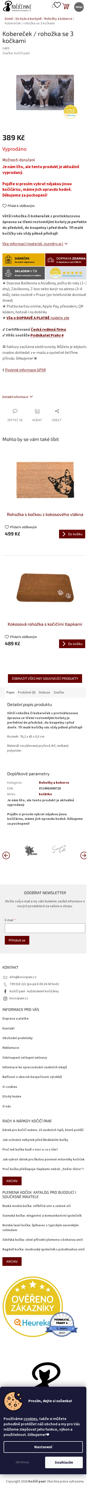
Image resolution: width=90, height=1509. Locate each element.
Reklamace (10, 1048)
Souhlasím (64, 1462)
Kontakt (8, 1028)
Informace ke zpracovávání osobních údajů (34, 1067)
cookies (30, 1418)
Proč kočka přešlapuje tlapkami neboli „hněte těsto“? (43, 1169)
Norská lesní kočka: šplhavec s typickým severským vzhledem (40, 1227)
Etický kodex (11, 1096)
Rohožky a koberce (54, 782)
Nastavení (43, 1447)
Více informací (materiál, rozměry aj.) (32, 244)
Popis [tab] (10, 692)
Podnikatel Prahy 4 (46, 335)
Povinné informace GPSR (25, 370)
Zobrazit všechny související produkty (45, 678)
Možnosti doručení (18, 160)
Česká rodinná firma (48, 329)
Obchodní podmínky (17, 1038)
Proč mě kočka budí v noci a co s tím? (30, 1149)
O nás (6, 1106)
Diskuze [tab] (44, 692)
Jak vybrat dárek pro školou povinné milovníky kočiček (43, 1159)
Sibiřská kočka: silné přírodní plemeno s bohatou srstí (42, 1240)
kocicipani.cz (19, 998)
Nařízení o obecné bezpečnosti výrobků (32, 1077)
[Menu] (78, 6)
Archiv (12, 1181)
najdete (37, 318)
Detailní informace (15, 397)
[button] (84, 855)
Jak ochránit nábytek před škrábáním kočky (35, 1140)
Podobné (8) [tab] (27, 692)
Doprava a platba (15, 1018)
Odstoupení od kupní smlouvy (24, 1058)
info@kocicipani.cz (23, 977)
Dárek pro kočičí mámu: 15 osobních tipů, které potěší (43, 1130)
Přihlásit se (17, 940)
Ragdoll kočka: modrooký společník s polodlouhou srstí (43, 1249)
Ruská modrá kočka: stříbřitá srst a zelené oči (36, 1206)
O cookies (9, 1087)
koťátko (45, 794)
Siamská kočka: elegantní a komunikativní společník (42, 1216)
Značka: (16, 53)
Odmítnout (22, 1462)
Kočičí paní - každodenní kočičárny (34, 991)
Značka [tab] (59, 692)
